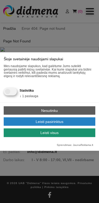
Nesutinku (49, 110)
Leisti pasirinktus (49, 121)
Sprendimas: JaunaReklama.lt (75, 144)
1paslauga (29, 96)
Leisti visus (49, 133)
